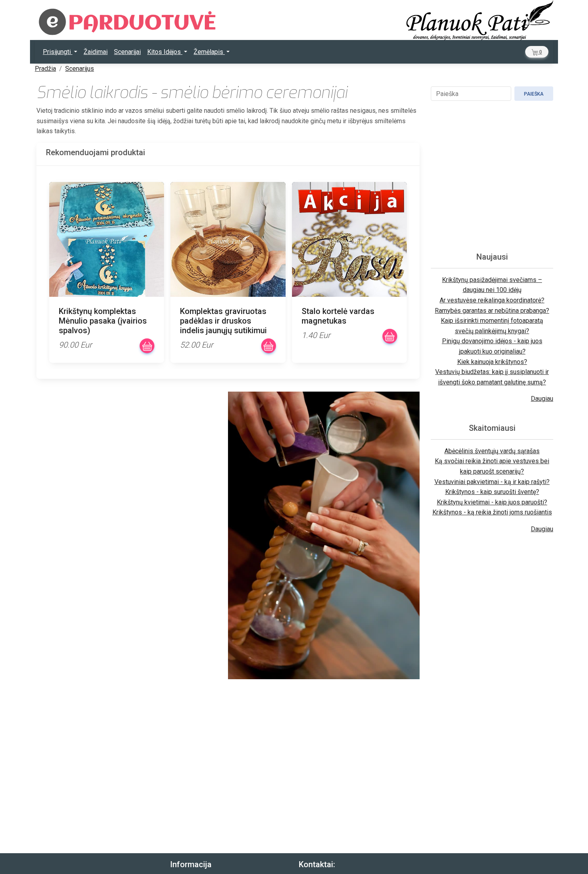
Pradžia (45, 68)
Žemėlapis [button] (209, 52)
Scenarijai (127, 52)
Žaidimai (96, 52)
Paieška (534, 94)
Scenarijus (79, 68)
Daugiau (542, 398)
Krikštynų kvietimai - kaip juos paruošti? (492, 502)
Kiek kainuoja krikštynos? (492, 362)
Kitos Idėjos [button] (164, 52)
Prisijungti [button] (57, 52)
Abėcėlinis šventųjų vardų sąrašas (492, 451)
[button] (536, 52)
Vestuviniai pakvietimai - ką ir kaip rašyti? (492, 482)
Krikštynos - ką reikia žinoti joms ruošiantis (492, 512)
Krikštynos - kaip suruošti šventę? (492, 492)
